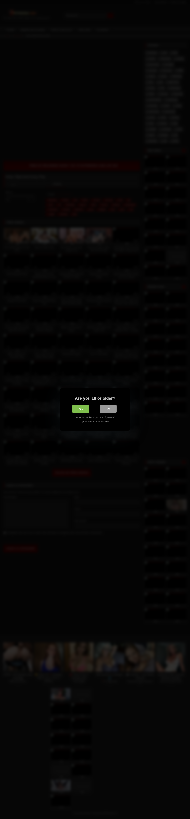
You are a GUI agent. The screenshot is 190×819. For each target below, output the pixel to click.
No (108, 409)
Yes (80, 409)
